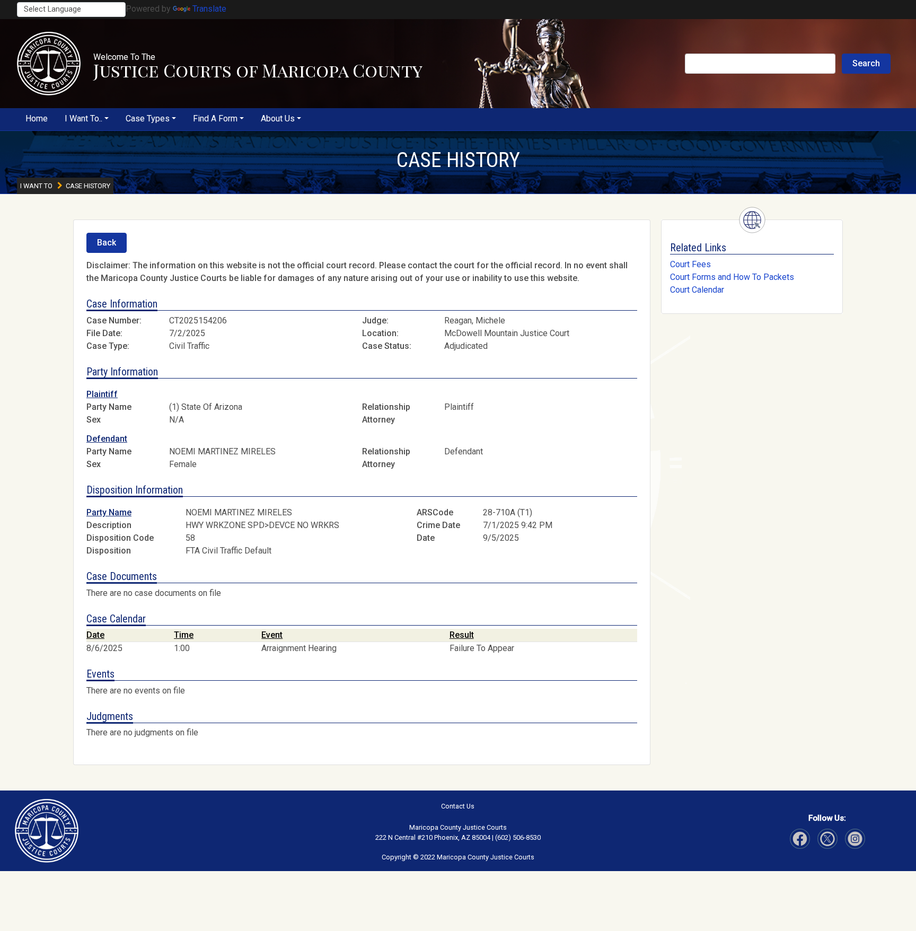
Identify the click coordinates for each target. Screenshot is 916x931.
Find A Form (215, 118)
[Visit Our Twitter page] (855, 838)
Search (866, 63)
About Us (278, 118)
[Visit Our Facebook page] (800, 838)
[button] (49, 63)
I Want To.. (83, 118)
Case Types (148, 118)
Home (36, 118)
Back (106, 243)
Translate (209, 9)
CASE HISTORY (458, 160)
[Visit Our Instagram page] (827, 838)
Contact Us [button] (457, 806)
